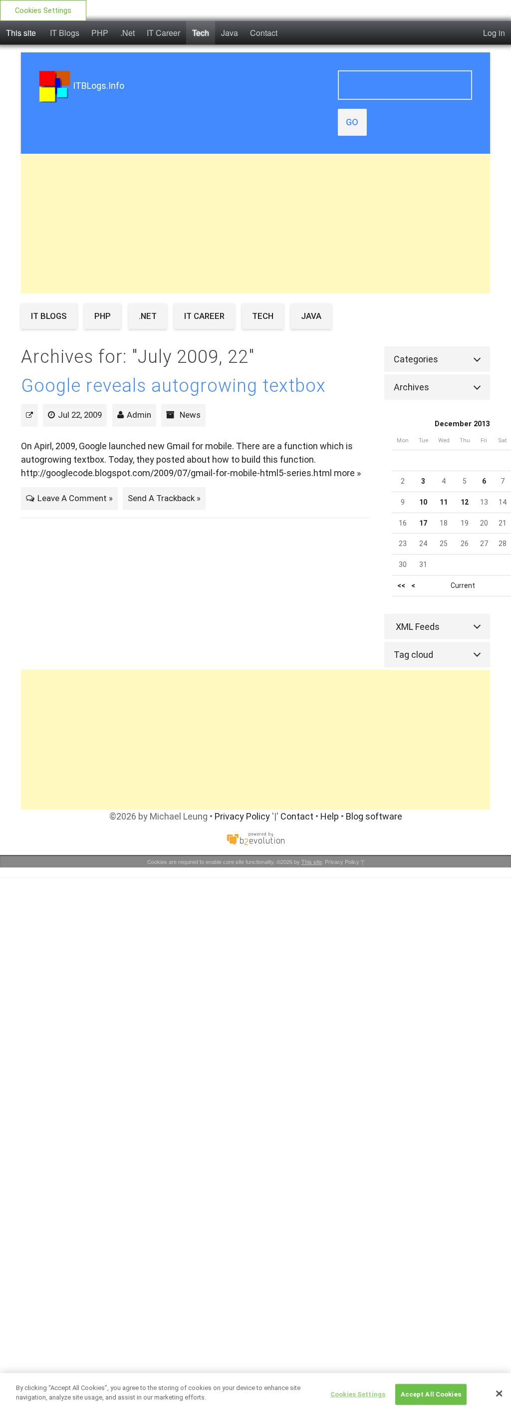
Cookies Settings (43, 10)
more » (347, 473)
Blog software (374, 816)
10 (423, 502)
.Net (127, 32)
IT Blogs (64, 32)
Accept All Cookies (431, 1394)
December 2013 (462, 424)
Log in (494, 32)
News (190, 415)
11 (444, 502)
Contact (263, 32)
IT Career (163, 32)
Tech (200, 32)
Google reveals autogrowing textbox (173, 385)
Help (329, 816)
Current (463, 585)
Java (229, 32)
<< (401, 585)
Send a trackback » (164, 498)
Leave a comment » (75, 498)
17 (423, 523)
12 (465, 502)
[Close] (499, 1393)
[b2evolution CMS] (255, 838)
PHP (99, 32)
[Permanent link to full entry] (29, 415)
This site (21, 32)
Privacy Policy (242, 816)
